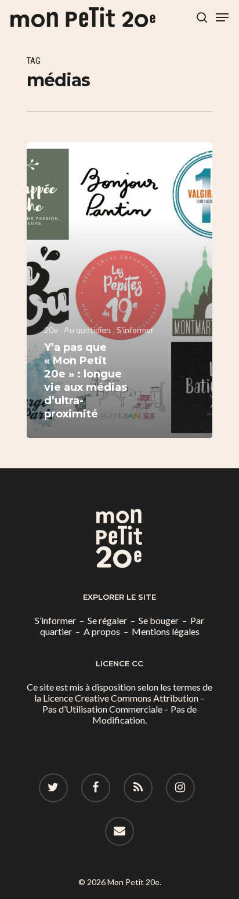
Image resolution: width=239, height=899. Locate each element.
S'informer (135, 330)
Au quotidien (87, 330)
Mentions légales (166, 631)
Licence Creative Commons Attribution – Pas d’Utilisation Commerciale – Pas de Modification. (123, 708)
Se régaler (107, 620)
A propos (102, 631)
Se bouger (159, 620)
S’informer (55, 620)
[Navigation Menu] (222, 17)
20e (51, 330)
